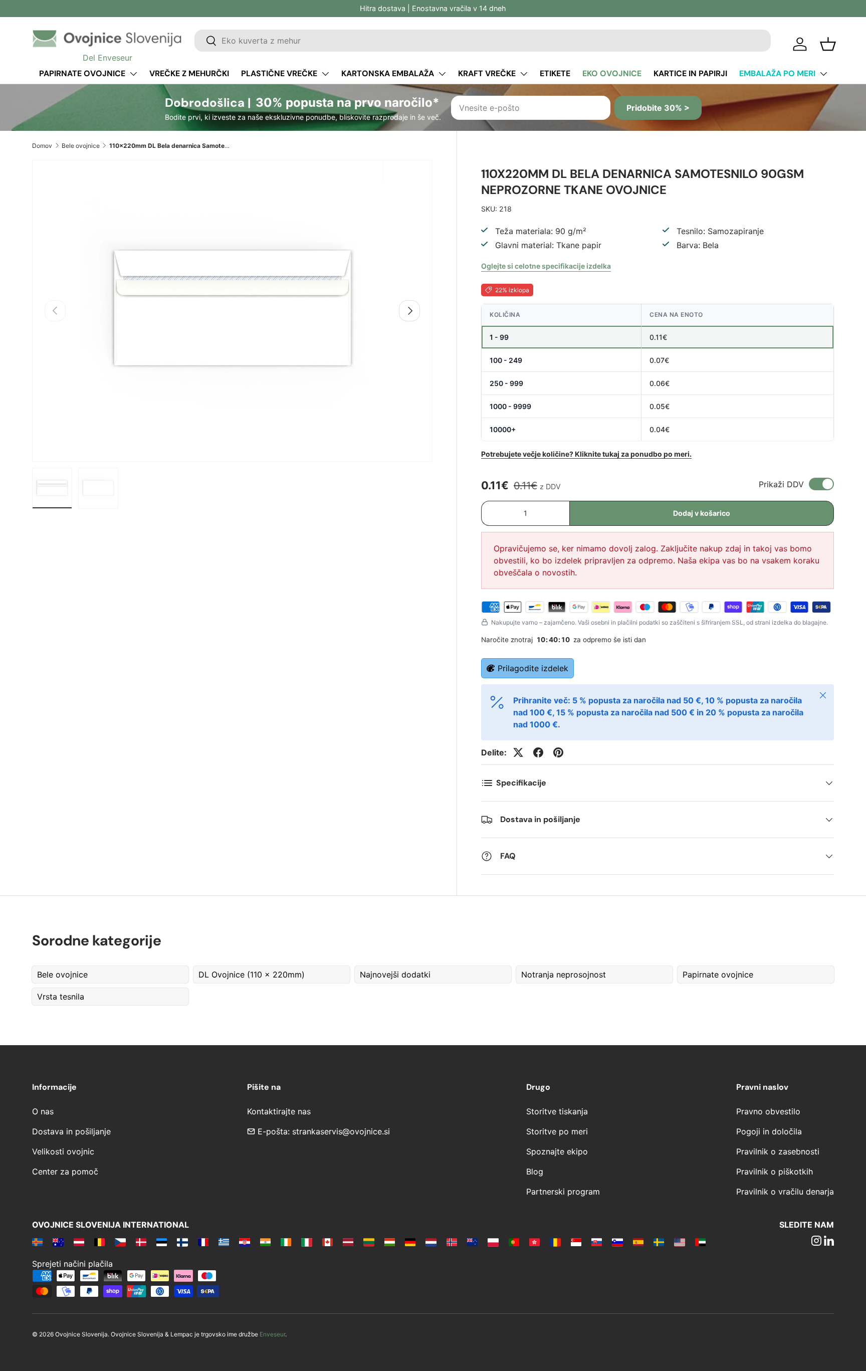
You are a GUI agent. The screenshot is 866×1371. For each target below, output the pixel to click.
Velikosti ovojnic (63, 1151)
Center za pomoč (65, 1171)
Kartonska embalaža (387, 73)
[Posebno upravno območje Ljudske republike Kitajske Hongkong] (534, 1242)
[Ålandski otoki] (37, 1242)
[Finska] (182, 1242)
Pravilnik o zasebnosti (777, 1151)
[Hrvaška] (244, 1242)
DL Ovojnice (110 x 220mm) (251, 974)
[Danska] (141, 1242)
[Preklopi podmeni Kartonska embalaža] (442, 74)
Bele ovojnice (81, 145)
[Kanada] (327, 1242)
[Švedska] (659, 1242)
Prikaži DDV (781, 484)
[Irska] (286, 1242)
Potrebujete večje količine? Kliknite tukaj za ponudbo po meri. (586, 454)
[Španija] (638, 1242)
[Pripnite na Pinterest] (558, 752)
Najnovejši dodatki (395, 974)
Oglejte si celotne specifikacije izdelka (546, 266)
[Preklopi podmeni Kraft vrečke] (524, 74)
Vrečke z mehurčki (189, 73)
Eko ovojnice (611, 73)
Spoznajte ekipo (557, 1151)
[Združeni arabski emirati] (700, 1242)
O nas (43, 1111)
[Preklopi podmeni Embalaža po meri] (823, 74)
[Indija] (265, 1242)
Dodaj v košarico (701, 513)
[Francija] (203, 1242)
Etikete (555, 73)
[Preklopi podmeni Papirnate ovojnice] (133, 74)
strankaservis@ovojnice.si (341, 1131)
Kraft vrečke (487, 73)
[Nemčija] (410, 1242)
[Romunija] (555, 1242)
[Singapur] (576, 1242)
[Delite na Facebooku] (538, 752)
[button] (828, 44)
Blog (534, 1171)
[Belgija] (99, 1242)
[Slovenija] (617, 1242)
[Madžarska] (389, 1242)
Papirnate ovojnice (82, 73)
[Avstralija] (58, 1242)
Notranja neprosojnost (563, 974)
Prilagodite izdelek (533, 668)
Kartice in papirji (690, 73)
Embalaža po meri (777, 73)
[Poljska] (493, 1242)
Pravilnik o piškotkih (774, 1171)
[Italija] (306, 1242)
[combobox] (482, 41)
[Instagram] (816, 1242)
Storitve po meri (557, 1131)
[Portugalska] (514, 1242)
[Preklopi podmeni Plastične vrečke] (325, 74)
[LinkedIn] (829, 1242)
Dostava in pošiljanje (71, 1131)
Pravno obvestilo (768, 1111)
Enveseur (272, 1334)
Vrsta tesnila (60, 997)
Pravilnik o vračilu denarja (785, 1192)
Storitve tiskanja (557, 1111)
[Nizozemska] (430, 1242)
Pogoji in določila (769, 1131)
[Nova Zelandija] (472, 1242)
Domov (42, 145)
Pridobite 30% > (658, 108)
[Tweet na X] (518, 752)
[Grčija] (224, 1242)
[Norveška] (452, 1242)
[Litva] (368, 1242)
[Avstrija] (79, 1242)
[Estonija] (161, 1242)
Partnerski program (563, 1192)
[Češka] (120, 1242)
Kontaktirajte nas (279, 1111)
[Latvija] (348, 1242)
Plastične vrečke (279, 73)
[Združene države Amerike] (679, 1242)
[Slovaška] (596, 1242)
